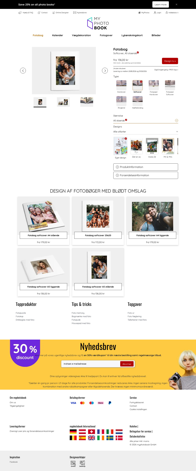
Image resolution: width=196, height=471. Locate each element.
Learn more (161, 4)
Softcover (138, 92)
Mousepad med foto (81, 323)
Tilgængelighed (17, 406)
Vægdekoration (81, 35)
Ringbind (121, 108)
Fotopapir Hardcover (154, 93)
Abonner (126, 363)
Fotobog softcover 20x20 (98, 235)
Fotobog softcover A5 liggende (43, 286)
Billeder (156, 35)
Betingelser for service (141, 431)
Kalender (57, 35)
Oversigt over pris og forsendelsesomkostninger (32, 431)
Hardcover (121, 92)
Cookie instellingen (138, 409)
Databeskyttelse (137, 436)
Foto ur (131, 313)
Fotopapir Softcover (170, 93)
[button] (23, 70)
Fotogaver (106, 35)
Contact (133, 406)
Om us (13, 402)
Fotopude (76, 319)
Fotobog (38, 35)
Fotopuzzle (21, 313)
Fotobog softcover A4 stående (43, 235)
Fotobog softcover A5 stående (98, 286)
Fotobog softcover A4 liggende (152, 235)
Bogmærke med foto (81, 316)
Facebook (14, 462)
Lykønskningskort (132, 35)
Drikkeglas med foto (25, 319)
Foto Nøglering (134, 316)
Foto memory (78, 313)
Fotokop (19, 316)
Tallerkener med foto (137, 319)
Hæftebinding (137, 108)
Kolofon (134, 426)
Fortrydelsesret (137, 402)
